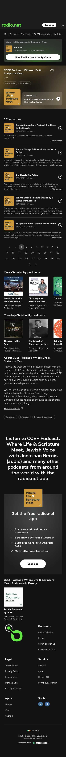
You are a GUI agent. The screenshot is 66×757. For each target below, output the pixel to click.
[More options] (60, 71)
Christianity (10, 83)
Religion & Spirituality (43, 417)
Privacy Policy (12, 671)
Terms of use (11, 666)
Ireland (35, 731)
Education (24, 83)
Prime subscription (47, 683)
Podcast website (12, 408)
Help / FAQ (43, 677)
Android (9, 716)
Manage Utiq (11, 683)
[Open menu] (62, 25)
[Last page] (36, 264)
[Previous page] (15, 247)
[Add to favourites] (52, 70)
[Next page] (29, 264)
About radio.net (45, 632)
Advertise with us (46, 644)
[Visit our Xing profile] (47, 704)
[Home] (5, 34)
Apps (40, 671)
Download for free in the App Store (33, 57)
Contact (42, 666)
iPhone (8, 704)
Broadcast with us (47, 650)
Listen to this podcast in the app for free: (26, 42)
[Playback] (58, 99)
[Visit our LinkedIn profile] (40, 704)
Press (41, 638)
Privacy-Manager (13, 689)
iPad (7, 710)
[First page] (9, 247)
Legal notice (11, 677)
